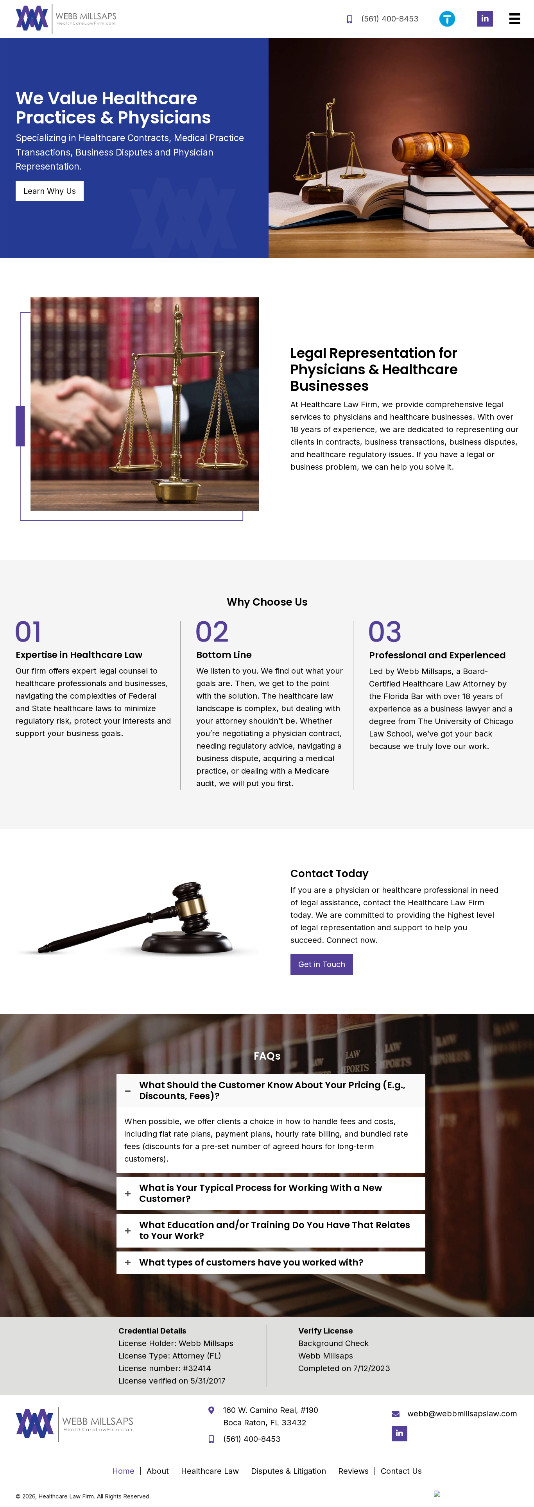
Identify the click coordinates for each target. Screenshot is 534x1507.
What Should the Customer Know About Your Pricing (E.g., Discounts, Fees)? (272, 1090)
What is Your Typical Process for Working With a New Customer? (260, 1193)
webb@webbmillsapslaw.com (462, 1413)
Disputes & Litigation (288, 1471)
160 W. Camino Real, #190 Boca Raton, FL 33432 (270, 1416)
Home (123, 1471)
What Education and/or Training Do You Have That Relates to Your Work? (274, 1230)
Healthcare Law (210, 1471)
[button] (485, 19)
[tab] (270, 1090)
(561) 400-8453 (390, 18)
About (158, 1471)
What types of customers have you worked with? (251, 1262)
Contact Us (401, 1471)
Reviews (353, 1471)
